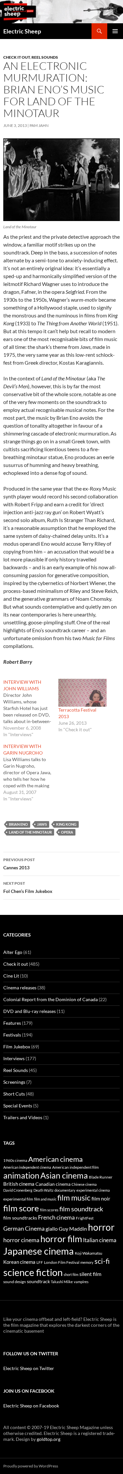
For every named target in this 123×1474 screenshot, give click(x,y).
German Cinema (24, 1228)
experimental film (18, 1199)
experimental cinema (93, 1190)
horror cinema (21, 1239)
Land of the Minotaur (30, 832)
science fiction (33, 1272)
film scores (49, 1209)
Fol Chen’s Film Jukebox (27, 887)
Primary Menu (115, 31)
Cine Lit (11, 976)
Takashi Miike (62, 1282)
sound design (14, 1281)
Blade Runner (101, 1177)
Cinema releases (19, 987)
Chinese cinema (84, 1184)
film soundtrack (81, 1209)
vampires (81, 1282)
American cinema (55, 1159)
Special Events (17, 1105)
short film (71, 1274)
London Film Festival (61, 1262)
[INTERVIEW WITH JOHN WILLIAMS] (30, 708)
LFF (39, 1262)
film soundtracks (20, 1218)
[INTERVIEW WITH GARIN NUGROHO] (30, 772)
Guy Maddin (73, 1228)
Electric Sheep (22, 31)
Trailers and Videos (22, 1117)
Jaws (42, 824)
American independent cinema (27, 1167)
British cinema (18, 1184)
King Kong (66, 824)
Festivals (12, 1035)
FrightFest (84, 1218)
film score (21, 1208)
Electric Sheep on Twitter (28, 1368)
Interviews (14, 1058)
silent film (90, 1274)
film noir (101, 1198)
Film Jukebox (16, 1046)
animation (21, 1175)
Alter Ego (12, 952)
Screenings (14, 1082)
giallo (52, 1228)
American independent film (75, 1167)
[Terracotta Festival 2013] (82, 692)
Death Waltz (43, 1190)
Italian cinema (99, 1240)
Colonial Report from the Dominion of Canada (50, 999)
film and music (45, 1199)
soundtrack (38, 1281)
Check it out (16, 57)
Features (12, 1023)
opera (67, 832)
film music (74, 1197)
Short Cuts (14, 1094)
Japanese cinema (38, 1251)
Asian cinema (64, 1175)
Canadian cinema (53, 1184)
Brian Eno (18, 824)
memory (86, 1262)
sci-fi (102, 1261)
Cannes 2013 (19, 863)
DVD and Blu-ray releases (29, 1011)
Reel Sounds (44, 57)
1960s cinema (15, 1160)
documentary (64, 1190)
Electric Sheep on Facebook (31, 1405)
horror (101, 1227)
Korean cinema (19, 1262)
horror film (61, 1238)
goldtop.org (48, 1439)
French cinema (56, 1217)
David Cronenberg (17, 1190)
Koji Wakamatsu (88, 1253)
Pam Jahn (39, 125)
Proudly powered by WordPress (30, 1466)
